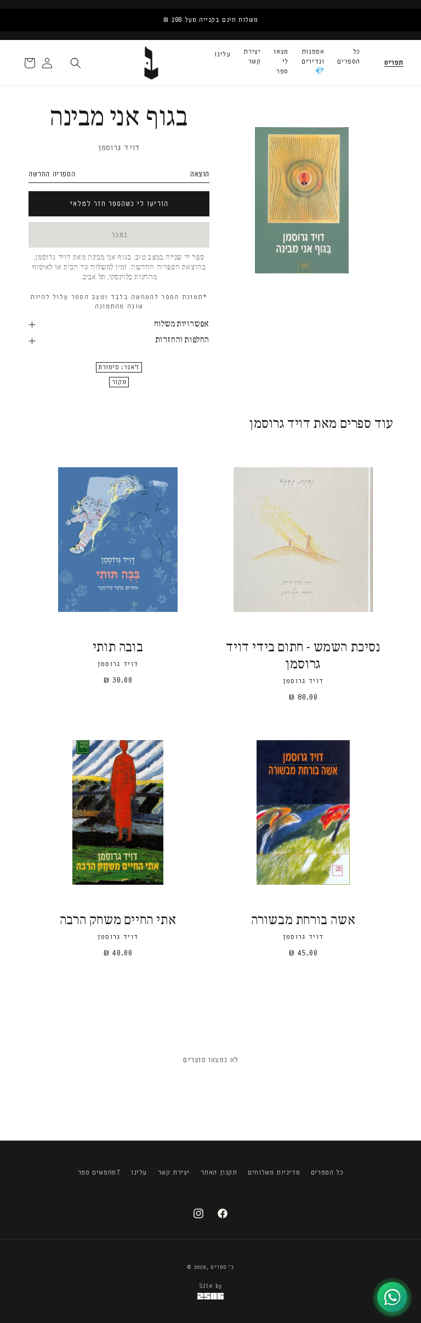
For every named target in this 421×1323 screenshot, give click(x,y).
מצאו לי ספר (281, 61)
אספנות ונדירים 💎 (313, 61)
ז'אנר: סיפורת (119, 367)
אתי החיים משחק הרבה (118, 920)
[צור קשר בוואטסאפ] (392, 1297)
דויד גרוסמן (119, 147)
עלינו (222, 54)
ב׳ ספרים (222, 1267)
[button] (393, 63)
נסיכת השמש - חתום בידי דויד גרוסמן (303, 656)
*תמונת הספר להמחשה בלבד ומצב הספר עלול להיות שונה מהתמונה (118, 301)
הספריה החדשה (52, 174)
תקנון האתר (219, 1172)
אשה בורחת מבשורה (303, 920)
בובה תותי (118, 648)
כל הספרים (348, 56)
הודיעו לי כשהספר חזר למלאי (119, 203)
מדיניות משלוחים (274, 1172)
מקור (119, 382)
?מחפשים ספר (99, 1172)
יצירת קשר (251, 56)
